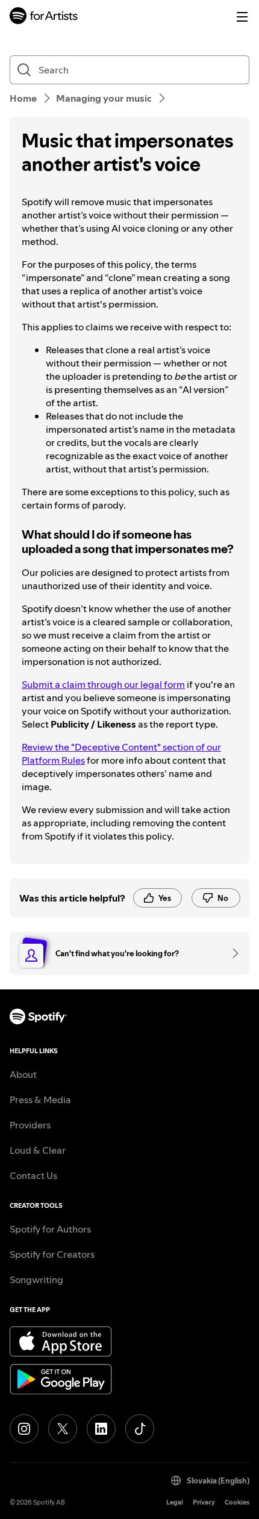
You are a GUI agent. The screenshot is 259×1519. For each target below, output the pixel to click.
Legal (174, 1502)
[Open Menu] (242, 17)
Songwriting (36, 1279)
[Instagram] (24, 1428)
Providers (30, 1124)
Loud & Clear (38, 1150)
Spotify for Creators (52, 1254)
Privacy (204, 1502)
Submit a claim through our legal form (103, 684)
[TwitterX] (62, 1428)
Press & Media (40, 1099)
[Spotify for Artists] (44, 17)
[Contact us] (231, 953)
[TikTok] (139, 1428)
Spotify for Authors (50, 1229)
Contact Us (33, 1175)
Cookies (237, 1502)
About (23, 1074)
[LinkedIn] (101, 1428)
